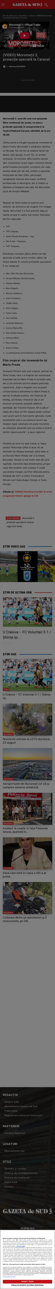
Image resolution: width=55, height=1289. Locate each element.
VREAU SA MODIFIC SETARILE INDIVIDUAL (27, 1285)
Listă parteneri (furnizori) (9, 1276)
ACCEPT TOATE (27, 1282)
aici (44, 1255)
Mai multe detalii (20, 1246)
